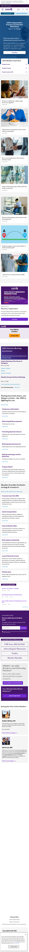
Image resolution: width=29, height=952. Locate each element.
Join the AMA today (14, 696)
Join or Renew (18, 9)
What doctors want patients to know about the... (14, 924)
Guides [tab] (15, 653)
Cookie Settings (13, 946)
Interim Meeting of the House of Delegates (11, 362)
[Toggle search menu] (23, 9)
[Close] (25, 934)
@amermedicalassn (8, 754)
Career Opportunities (14, 919)
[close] (27, 1)
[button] (15, 5)
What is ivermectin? (14, 922)
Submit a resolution (6, 373)
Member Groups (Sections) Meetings (13, 377)
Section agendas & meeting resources (10, 384)
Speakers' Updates (5, 368)
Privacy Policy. (16, 943)
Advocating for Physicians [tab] (15, 649)
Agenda (3, 370)
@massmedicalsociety (19, 753)
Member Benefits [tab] (14, 658)
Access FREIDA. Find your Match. (12, 683)
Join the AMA (14, 335)
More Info (17, 387)
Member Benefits (7, 13)
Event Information (7, 351)
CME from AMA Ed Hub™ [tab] (14, 644)
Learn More (8, 3)
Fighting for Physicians (21, 13)
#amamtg (4, 756)
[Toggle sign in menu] (27, 9)
